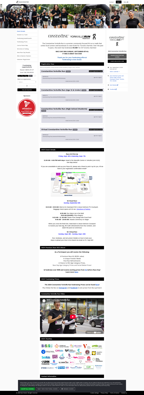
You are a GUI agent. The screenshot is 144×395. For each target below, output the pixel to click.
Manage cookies (68, 389)
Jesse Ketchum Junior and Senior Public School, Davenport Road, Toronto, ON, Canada (117, 78)
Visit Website (113, 85)
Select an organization (24, 79)
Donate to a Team (22, 35)
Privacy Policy (104, 393)
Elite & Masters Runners (24, 56)
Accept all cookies (27, 389)
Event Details (21, 31)
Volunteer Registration (23, 59)
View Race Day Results (23, 52)
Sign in (118, 2)
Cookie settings (94, 393)
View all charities (27, 90)
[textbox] (27, 81)
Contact (111, 2)
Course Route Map (22, 45)
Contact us (124, 393)
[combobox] (26, 81)
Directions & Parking (23, 49)
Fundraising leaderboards (24, 38)
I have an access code (117, 61)
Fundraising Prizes (22, 42)
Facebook (113, 89)
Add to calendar (114, 71)
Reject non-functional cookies (47, 389)
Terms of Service (114, 393)
